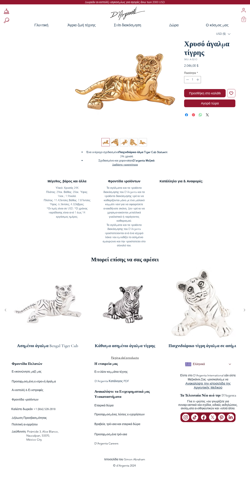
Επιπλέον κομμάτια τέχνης (111, 371)
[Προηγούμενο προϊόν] (5, 310)
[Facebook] (203, 417)
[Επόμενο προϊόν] (244, 310)
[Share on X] (207, 115)
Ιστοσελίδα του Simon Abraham (124, 459)
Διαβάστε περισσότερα (125, 164)
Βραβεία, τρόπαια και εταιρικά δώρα (117, 424)
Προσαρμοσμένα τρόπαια (110, 434)
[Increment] (198, 79)
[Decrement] (187, 79)
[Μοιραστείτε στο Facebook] (186, 115)
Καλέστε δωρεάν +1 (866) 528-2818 (33, 409)
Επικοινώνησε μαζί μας (27, 371)
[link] (243, 19)
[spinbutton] (193, 79)
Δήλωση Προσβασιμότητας (29, 418)
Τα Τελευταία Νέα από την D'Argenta (208, 395)
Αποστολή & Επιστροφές (27, 390)
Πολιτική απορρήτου (25, 424)
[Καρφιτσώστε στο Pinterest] (193, 115)
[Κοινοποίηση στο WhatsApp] (200, 115)
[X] (212, 417)
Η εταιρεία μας (106, 364)
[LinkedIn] (230, 417)
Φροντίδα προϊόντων (25, 399)
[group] (125, 310)
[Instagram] (185, 417)
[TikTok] (194, 417)
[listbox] (223, 34)
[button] (223, 34)
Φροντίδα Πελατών (27, 364)
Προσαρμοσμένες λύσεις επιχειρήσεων (119, 414)
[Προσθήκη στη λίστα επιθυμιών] (231, 93)
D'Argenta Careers (106, 443)
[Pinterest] (221, 417)
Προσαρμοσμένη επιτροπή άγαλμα (34, 381)
